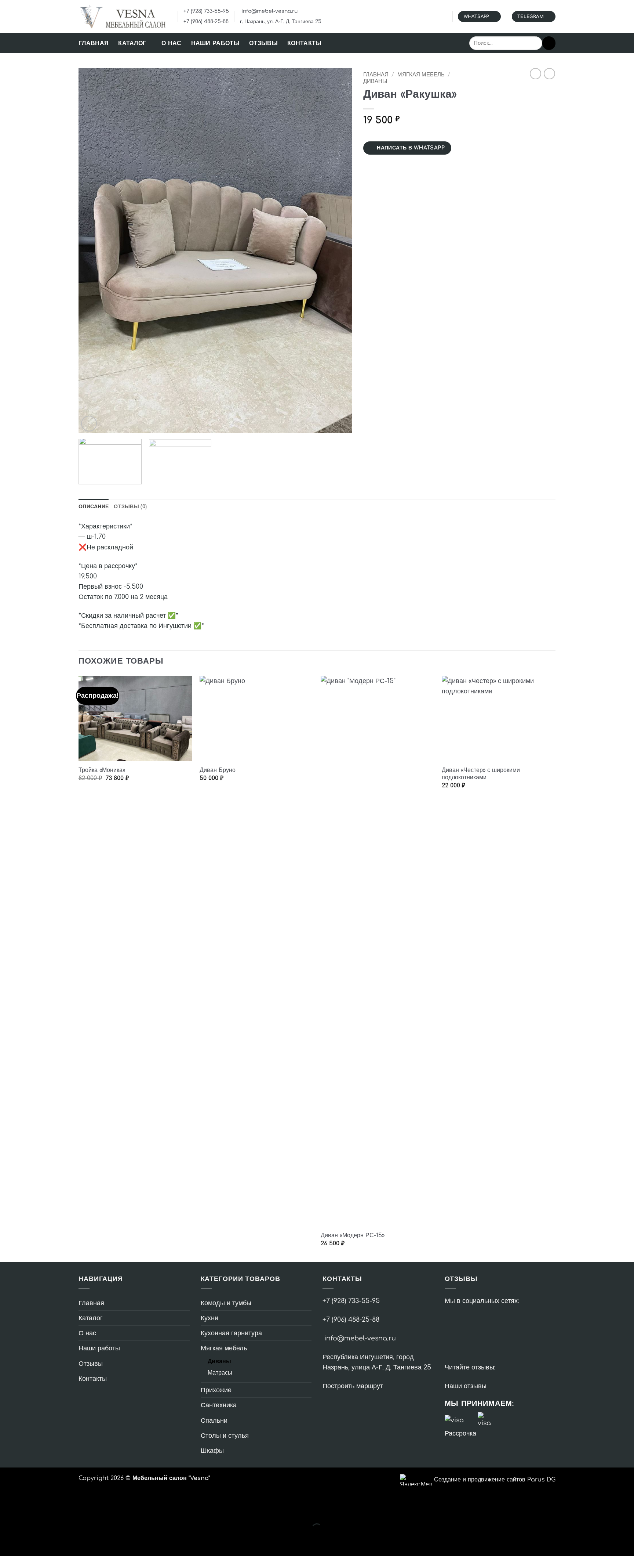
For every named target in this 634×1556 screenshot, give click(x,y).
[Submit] (548, 43)
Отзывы (263, 43)
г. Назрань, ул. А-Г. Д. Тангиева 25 (280, 21)
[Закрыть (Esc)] (79, 1509)
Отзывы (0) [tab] (130, 506)
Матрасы (220, 1372)
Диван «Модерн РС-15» (353, 1235)
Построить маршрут (353, 1386)
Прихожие (216, 1390)
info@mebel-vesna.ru (269, 11)
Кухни (209, 1318)
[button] (89, 424)
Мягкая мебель (421, 75)
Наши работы (215, 43)
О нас (171, 43)
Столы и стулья (225, 1435)
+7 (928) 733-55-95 (206, 11)
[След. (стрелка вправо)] (32, 1542)
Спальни (214, 1420)
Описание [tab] (94, 506)
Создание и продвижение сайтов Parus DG (494, 1479)
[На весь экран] (32, 1509)
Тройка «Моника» (102, 770)
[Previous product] (549, 73)
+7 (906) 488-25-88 (206, 21)
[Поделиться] (55, 1509)
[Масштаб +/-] (8, 1509)
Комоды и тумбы (226, 1303)
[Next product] (535, 73)
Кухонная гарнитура (231, 1333)
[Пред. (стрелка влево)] (8, 1542)
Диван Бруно (218, 770)
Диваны (375, 81)
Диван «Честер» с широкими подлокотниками (481, 774)
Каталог (132, 43)
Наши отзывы (466, 1386)
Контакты (304, 43)
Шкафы (212, 1450)
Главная (94, 43)
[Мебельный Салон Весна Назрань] (123, 16)
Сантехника (219, 1405)
